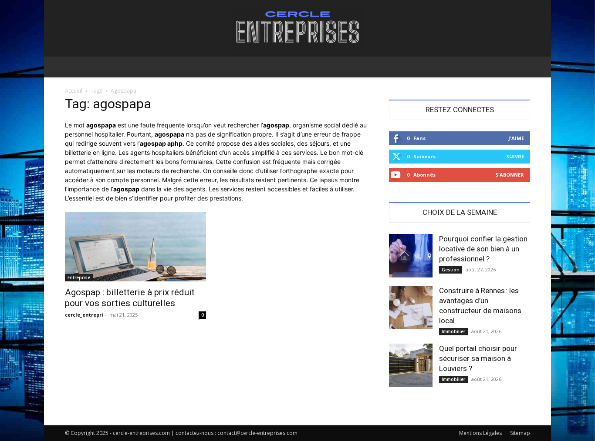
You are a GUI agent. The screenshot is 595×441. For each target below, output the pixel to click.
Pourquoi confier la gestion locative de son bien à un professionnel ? (483, 248)
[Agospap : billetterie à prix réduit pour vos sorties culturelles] (135, 246)
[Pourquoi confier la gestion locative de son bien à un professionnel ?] (411, 255)
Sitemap (520, 433)
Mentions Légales (480, 433)
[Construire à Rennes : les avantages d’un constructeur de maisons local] (411, 307)
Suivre (515, 156)
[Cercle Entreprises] (297, 28)
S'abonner (509, 174)
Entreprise (79, 277)
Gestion (451, 270)
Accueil (73, 90)
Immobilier (453, 331)
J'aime (516, 138)
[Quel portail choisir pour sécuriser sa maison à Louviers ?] (411, 365)
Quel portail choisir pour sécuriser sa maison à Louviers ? (478, 358)
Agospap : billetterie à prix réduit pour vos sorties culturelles (130, 297)
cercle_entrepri (84, 314)
